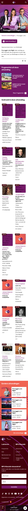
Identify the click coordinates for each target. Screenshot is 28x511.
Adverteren (19, 448)
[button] (25, 508)
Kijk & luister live (6, 455)
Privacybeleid (20, 497)
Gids (3, 451)
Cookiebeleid (5, 502)
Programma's (5, 458)
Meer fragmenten (18, 93)
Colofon (18, 451)
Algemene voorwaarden (8, 497)
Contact (18, 455)
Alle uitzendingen (18, 433)
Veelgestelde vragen (19, 458)
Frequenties (5, 448)
